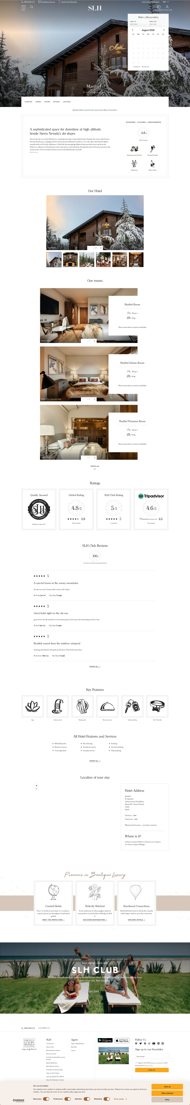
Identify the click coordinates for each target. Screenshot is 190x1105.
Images (38, 102)
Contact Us (50, 1044)
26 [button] (148, 58)
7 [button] (158, 43)
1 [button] (163, 39)
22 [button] (163, 53)
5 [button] (148, 43)
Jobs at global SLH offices (55, 1077)
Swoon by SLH (51, 1054)
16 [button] (133, 53)
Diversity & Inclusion (53, 1050)
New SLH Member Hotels (55, 1080)
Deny (167, 1099)
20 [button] (153, 53)
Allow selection (167, 1093)
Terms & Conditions (157, 1063)
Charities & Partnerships (54, 1070)
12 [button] (148, 48)
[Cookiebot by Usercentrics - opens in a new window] (18, 1100)
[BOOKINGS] (158, 6)
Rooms (47, 102)
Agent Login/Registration (150, 2)
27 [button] (153, 58)
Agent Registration (77, 1044)
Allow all (167, 1087)
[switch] (67, 1099)
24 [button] (138, 58)
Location (67, 102)
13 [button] (153, 48)
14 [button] (158, 48)
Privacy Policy (148, 1065)
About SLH (50, 1047)
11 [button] (143, 48)
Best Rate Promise (52, 1066)
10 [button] (138, 48)
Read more (34, 152)
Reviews (56, 102)
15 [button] (163, 48)
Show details (119, 1099)
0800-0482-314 (29, 2)
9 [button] (133, 48)
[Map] (95, 817)
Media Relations (51, 1063)
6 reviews (114, 523)
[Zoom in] (36, 785)
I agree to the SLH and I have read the (151, 1064)
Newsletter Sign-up (48, 2)
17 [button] (138, 53)
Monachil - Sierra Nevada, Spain (95, 92)
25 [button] (143, 58)
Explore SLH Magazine (69, 2)
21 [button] (158, 53)
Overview (28, 102)
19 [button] (148, 53)
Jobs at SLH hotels (52, 1073)
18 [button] (143, 53)
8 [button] (163, 43)
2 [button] (133, 43)
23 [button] (133, 58)
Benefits (74, 1047)
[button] (132, 30)
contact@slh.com (44, 1028)
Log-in (73, 1050)
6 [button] (153, 43)
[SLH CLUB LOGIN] (167, 6)
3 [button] (138, 43)
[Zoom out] (36, 788)
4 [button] (143, 43)
